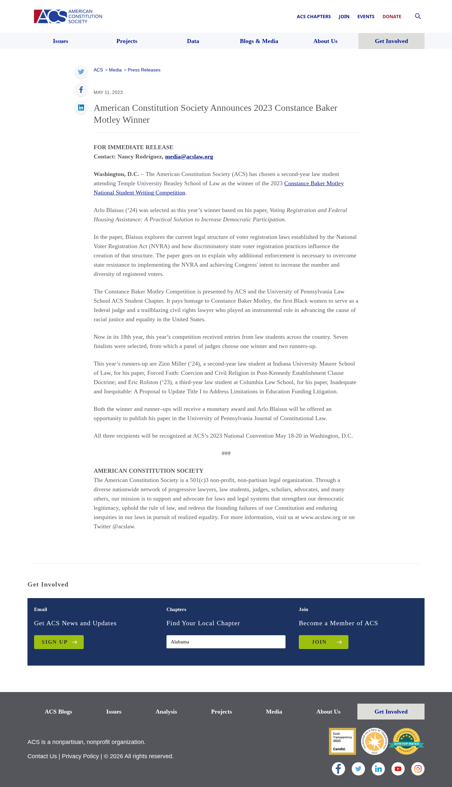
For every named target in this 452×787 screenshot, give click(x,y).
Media (274, 711)
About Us (328, 711)
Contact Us (42, 756)
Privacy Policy (80, 756)
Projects (221, 711)
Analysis (166, 711)
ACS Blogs (58, 711)
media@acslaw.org (189, 156)
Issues (113, 711)
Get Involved (391, 711)
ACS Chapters (314, 16)
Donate (392, 16)
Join (344, 16)
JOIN (319, 642)
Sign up (55, 642)
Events (366, 16)
